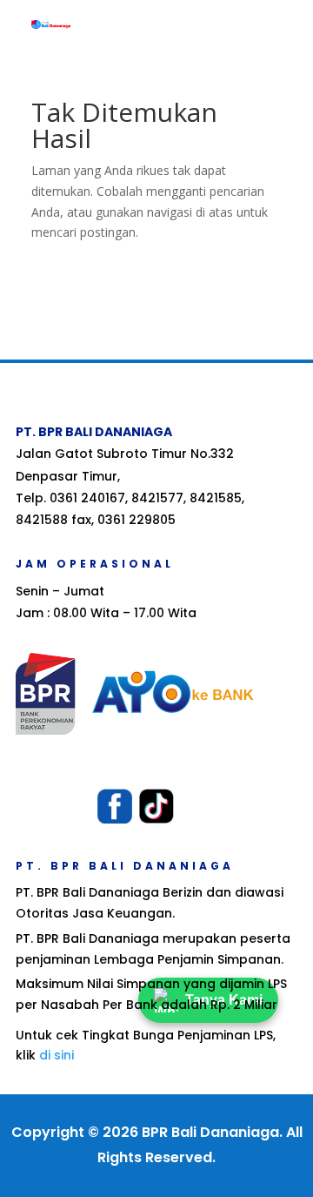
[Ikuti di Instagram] (198, 806)
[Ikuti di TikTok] (156, 806)
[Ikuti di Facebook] (114, 806)
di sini (56, 1055)
